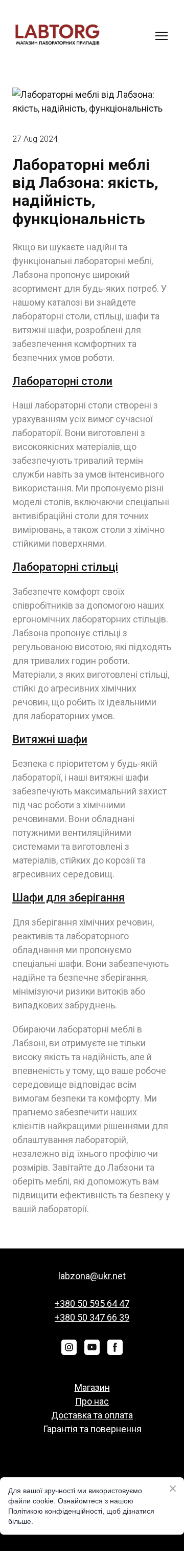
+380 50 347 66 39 (92, 1317)
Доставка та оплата (92, 1415)
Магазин (92, 1387)
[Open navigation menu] (161, 36)
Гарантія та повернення (92, 1429)
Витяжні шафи (49, 739)
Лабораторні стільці (65, 567)
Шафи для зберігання (68, 897)
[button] (69, 1347)
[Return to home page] (57, 35)
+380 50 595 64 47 (92, 1303)
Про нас (92, 1401)
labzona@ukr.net (92, 1275)
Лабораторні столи (62, 381)
